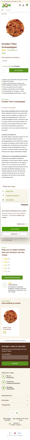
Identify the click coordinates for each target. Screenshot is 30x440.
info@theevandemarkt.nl (12, 195)
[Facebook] (12, 413)
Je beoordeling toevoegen (12, 277)
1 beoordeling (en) (12, 50)
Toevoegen (19, 70)
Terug (5, 13)
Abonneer (15, 363)
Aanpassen (14, 234)
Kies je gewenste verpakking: (11, 57)
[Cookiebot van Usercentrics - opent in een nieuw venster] (21, 205)
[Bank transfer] (10, 433)
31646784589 (10, 199)
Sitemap (20, 435)
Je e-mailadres (6, 354)
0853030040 (9, 191)
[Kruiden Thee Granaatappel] (10, 316)
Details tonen (21, 224)
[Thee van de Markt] (7, 5)
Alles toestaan (15, 229)
